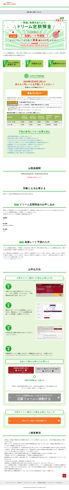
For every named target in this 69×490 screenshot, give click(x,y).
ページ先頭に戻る (64, 475)
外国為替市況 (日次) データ (43, 97)
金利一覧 (28, 470)
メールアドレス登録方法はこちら (11, 258)
